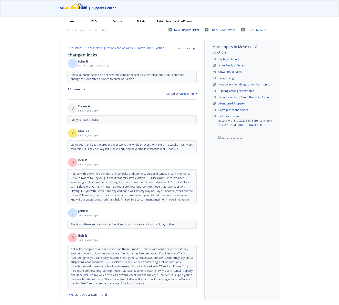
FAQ (94, 21)
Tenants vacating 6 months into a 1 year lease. (248, 97)
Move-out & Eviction (151, 48)
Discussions (75, 48)
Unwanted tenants (230, 72)
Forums (117, 21)
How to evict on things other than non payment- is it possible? (257, 84)
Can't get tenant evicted (233, 110)
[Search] (68, 30)
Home (70, 21)
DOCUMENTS (256, 125)
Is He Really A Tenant (231, 65)
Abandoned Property (231, 103)
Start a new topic (187, 48)
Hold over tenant (229, 116)
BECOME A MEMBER (231, 125)
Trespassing (226, 78)
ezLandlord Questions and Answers (110, 48)
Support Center (104, 8)
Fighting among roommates (236, 91)
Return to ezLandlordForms (174, 21)
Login (70, 295)
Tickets (141, 21)
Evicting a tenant (228, 59)
